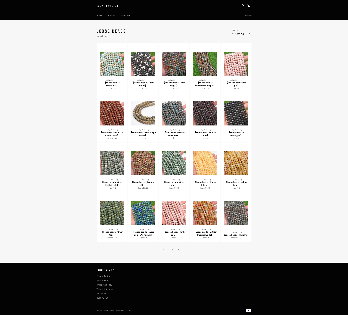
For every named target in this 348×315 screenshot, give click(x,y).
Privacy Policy (103, 276)
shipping (125, 16)
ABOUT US (101, 293)
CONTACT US (103, 298)
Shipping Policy (104, 284)
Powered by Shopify (122, 311)
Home (99, 16)
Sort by (235, 30)
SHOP (111, 16)
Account (248, 16)
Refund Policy (103, 280)
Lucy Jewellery (108, 5)
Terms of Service (105, 289)
